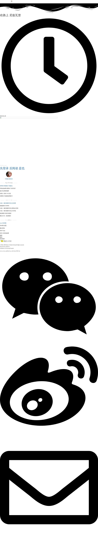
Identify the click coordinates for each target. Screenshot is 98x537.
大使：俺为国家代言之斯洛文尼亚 (9, 208)
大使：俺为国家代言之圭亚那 (8, 203)
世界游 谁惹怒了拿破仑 (6, 186)
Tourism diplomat (6, 246)
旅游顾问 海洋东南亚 (5, 213)
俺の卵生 (2, 228)
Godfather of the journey (5, 248)
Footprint (12, 248)
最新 (1, 235)
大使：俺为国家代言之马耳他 (8, 211)
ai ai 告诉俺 (3, 223)
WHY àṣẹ (2, 230)
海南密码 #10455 (4, 205)
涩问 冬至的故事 (4, 233)
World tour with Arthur (11, 251)
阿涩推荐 (2, 238)
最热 (1, 237)
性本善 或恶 (3, 225)
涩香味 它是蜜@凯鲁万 (6, 196)
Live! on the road (3, 251)
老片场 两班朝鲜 (4, 191)
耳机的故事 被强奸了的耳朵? (8, 188)
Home (1, 246)
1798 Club (18, 251)
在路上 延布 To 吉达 (5, 193)
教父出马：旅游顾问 (5, 216)
